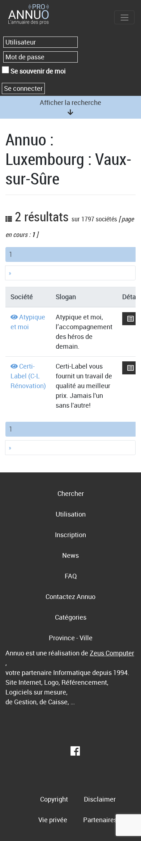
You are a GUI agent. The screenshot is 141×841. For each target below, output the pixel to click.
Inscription (70, 534)
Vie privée (52, 819)
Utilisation (71, 514)
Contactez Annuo (70, 596)
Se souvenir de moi (37, 71)
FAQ (71, 576)
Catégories (70, 617)
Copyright (54, 799)
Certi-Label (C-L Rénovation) (28, 376)
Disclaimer (100, 799)
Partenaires (100, 819)
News (70, 555)
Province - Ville (71, 637)
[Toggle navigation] (124, 17)
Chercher (70, 493)
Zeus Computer (112, 653)
